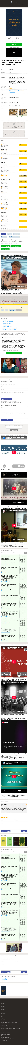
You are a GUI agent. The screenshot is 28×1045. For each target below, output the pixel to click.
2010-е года (3, 1013)
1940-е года (3, 1001)
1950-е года (3, 1003)
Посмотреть (23, 144)
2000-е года (3, 1012)
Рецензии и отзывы (7, 323)
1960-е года (3, 1004)
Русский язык (3, 1019)
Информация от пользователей (10, 328)
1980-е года (3, 1007)
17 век (8, 4)
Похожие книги (6, 324)
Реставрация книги (13, 108)
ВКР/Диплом (21, 90)
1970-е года (3, 1006)
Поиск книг (3, 4)
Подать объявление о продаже (8, 405)
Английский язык (4, 1025)
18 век (13, 4)
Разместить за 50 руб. (6, 399)
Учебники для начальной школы (7, 1038)
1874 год (4, 978)
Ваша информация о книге (7, 959)
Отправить (24, 831)
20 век (23, 4)
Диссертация (12, 92)
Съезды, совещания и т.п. (5, 1032)
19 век (18, 4)
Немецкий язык (4, 1040)
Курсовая (16, 90)
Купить (14, 44)
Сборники (3, 1035)
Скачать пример (5, 249)
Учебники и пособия (5, 1037)
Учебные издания (4, 1024)
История (2, 1030)
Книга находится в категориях (9, 329)
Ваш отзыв (3, 815)
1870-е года (4, 979)
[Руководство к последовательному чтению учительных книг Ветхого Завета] (16, 841)
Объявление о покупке (8, 320)
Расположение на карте (5, 564)
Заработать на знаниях (14, 236)
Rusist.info (15, 2)
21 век (2, 1018)
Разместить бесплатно (6, 419)
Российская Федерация (5, 1034)
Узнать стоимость (16, 246)
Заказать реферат (5, 246)
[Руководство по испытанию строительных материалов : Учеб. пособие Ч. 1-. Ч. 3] (22, 841)
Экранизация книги (14, 58)
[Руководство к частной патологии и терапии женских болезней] (9, 841)
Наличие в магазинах (7, 326)
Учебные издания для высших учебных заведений (10, 1028)
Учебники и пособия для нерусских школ (9, 1022)
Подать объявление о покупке (8, 384)
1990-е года (3, 1009)
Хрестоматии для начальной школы (8, 1027)
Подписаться (14, 430)
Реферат (11, 90)
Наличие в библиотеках (8, 321)
